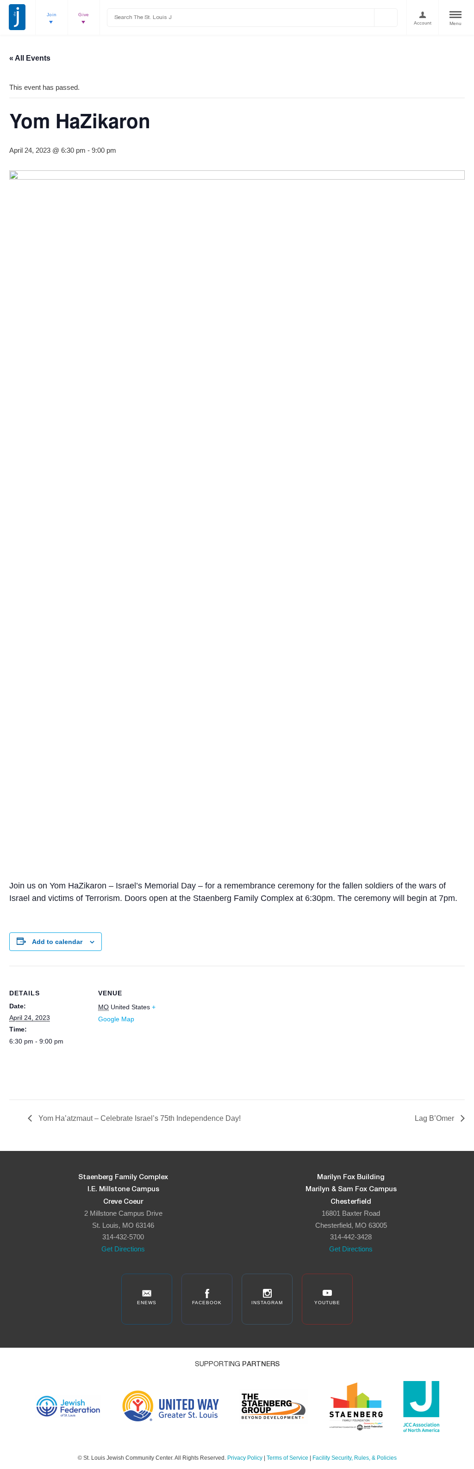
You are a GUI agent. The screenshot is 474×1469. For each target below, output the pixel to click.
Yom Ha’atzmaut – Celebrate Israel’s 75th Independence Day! (139, 1118)
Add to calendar (57, 941)
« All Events (29, 58)
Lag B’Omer (435, 1118)
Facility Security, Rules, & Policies (354, 1458)
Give (83, 14)
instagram (267, 1302)
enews (146, 1302)
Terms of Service (287, 1458)
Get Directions (123, 1249)
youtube (327, 1302)
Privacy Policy (244, 1458)
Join (52, 14)
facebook (207, 1302)
